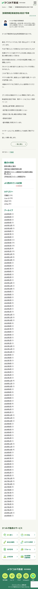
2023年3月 (7, 306)
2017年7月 (7, 493)
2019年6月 (7, 426)
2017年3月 (7, 504)
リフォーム (27, 549)
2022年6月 (7, 332)
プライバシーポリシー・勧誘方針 (19, 585)
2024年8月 (7, 266)
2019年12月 (8, 415)
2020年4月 (7, 403)
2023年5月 (7, 300)
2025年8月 (7, 231)
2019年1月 (7, 441)
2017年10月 (8, 484)
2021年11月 (8, 349)
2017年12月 (8, 478)
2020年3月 (7, 406)
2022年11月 (8, 317)
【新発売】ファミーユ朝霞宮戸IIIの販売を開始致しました (18, 173)
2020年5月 (7, 401)
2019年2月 (7, 438)
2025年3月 (7, 246)
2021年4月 (7, 369)
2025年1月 (7, 251)
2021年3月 (7, 372)
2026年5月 (7, 220)
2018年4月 (7, 467)
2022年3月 (7, 337)
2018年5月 (7, 464)
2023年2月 (7, 309)
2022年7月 (7, 329)
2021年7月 (7, 360)
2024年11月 (8, 257)
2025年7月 (7, 234)
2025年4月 (7, 243)
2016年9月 (7, 515)
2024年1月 (7, 280)
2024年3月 (7, 277)
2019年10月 (8, 421)
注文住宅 (10, 549)
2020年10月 (8, 386)
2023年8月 (7, 294)
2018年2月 (7, 472)
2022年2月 (7, 340)
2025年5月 (7, 240)
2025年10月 (8, 228)
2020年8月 (7, 392)
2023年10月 (8, 289)
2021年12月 (8, 346)
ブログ (6, 201)
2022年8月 (7, 326)
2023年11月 (8, 286)
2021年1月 (7, 378)
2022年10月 (8, 320)
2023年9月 (7, 291)
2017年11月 (8, 481)
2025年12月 (8, 225)
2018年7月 (7, 458)
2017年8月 (7, 490)
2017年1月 (7, 510)
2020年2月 (7, 409)
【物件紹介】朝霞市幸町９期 (13, 169)
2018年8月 (7, 455)
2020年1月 (7, 412)
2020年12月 (8, 381)
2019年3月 (7, 435)
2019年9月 (7, 424)
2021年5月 (7, 366)
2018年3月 (7, 470)
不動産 (10, 7)
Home (4, 7)
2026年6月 (7, 217)
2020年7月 (7, 395)
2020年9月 (7, 389)
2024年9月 (7, 263)
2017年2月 (7, 507)
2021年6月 (7, 363)
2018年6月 (7, 461)
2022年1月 (7, 343)
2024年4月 (7, 274)
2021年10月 (8, 352)
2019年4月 (7, 432)
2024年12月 (8, 254)
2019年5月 (7, 429)
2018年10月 (8, 449)
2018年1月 (7, 475)
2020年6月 (7, 398)
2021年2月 (7, 375)
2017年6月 (7, 495)
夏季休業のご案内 (10, 166)
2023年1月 (7, 311)
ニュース (7, 198)
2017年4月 (7, 501)
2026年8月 (7, 214)
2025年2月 (7, 248)
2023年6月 (7, 297)
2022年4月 (7, 335)
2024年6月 (7, 271)
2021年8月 (7, 357)
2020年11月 (8, 383)
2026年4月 (7, 222)
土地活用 (10, 557)
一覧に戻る (19, 144)
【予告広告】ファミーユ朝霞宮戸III (14, 176)
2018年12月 (8, 444)
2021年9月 (7, 355)
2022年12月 (8, 314)
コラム (6, 204)
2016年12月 (8, 513)
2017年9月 (7, 487)
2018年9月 (7, 452)
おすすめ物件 (28, 542)
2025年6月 (7, 237)
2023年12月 (8, 283)
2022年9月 (7, 323)
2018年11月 (8, 447)
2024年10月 (8, 260)
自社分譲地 (10, 542)
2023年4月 (7, 303)
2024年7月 (7, 268)
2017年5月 (7, 498)
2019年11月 (8, 418)
